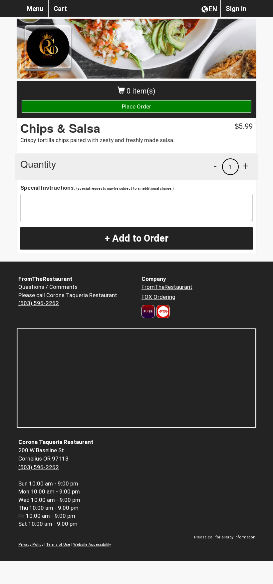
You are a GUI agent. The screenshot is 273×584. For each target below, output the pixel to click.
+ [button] (246, 165)
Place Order (136, 106)
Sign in (236, 9)
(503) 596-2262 (38, 303)
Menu (35, 9)
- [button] (215, 165)
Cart (60, 9)
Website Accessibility (92, 544)
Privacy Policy (30, 544)
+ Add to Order (136, 238)
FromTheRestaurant (166, 287)
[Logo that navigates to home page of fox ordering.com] (162, 311)
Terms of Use (58, 544)
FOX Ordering (158, 296)
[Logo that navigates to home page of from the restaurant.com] (148, 311)
